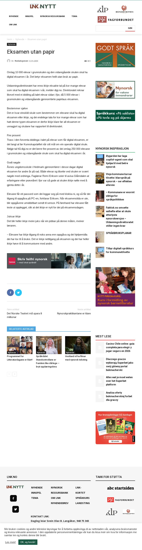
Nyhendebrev (59, 503)
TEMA (34, 498)
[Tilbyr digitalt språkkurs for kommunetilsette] (100, 252)
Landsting (83, 503)
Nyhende (19, 39)
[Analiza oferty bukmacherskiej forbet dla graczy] (100, 396)
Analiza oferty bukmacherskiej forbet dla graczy (119, 396)
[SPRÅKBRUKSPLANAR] (100, 237)
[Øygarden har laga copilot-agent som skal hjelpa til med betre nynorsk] (100, 159)
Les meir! (10, 542)
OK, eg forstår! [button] (27, 542)
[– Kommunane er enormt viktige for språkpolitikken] (100, 196)
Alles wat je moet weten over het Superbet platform (119, 381)
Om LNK (56, 498)
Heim (9, 39)
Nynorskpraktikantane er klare (74, 313)
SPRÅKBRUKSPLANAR (118, 233)
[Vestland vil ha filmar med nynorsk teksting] (78, 345)
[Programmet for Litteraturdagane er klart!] (20, 345)
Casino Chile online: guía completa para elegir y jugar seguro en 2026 (120, 347)
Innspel (36, 492)
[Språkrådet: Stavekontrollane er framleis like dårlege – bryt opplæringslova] (49, 345)
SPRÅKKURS (83, 498)
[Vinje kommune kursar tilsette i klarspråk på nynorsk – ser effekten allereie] (100, 178)
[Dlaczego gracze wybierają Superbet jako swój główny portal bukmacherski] (100, 363)
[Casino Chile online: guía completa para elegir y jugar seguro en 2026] (100, 347)
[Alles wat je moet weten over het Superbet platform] (100, 381)
